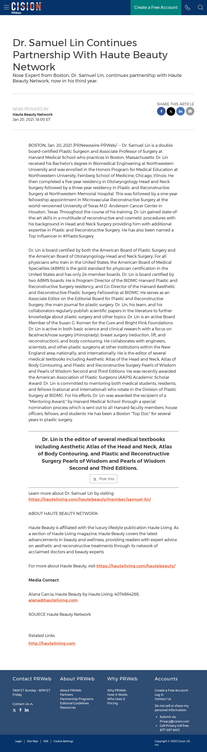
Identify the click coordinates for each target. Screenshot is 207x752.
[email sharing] (190, 112)
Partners (66, 695)
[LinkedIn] (26, 709)
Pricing (112, 703)
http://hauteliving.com (52, 643)
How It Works (117, 695)
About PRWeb (70, 690)
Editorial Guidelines (74, 703)
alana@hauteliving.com (53, 600)
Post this (106, 479)
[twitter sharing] (171, 112)
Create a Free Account (155, 7)
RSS (45, 741)
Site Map (32, 741)
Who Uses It (116, 699)
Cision (182, 741)
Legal (18, 741)
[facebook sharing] (161, 112)
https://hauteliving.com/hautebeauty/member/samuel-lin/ (90, 499)
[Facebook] (20, 709)
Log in (159, 695)
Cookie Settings (63, 741)
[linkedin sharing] (180, 112)
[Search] (200, 7)
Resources (68, 707)
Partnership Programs (76, 699)
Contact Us (21, 704)
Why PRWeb (116, 690)
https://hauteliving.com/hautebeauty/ (135, 566)
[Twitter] (15, 709)
